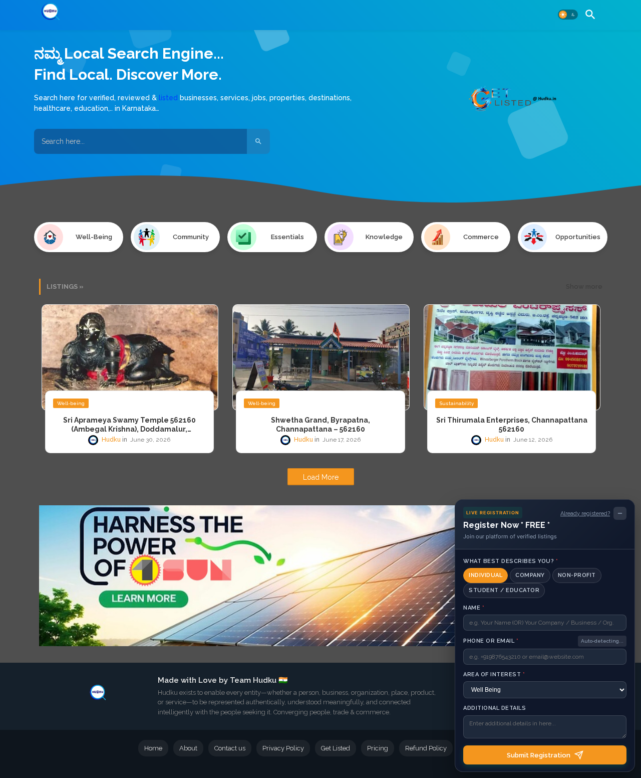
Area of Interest (494, 674)
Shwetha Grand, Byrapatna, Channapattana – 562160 (320, 424)
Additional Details (494, 708)
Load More (321, 477)
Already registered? (585, 513)
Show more (584, 286)
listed (168, 98)
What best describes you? (510, 561)
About (188, 748)
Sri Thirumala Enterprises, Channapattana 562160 (511, 424)
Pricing (377, 748)
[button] (568, 15)
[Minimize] (619, 513)
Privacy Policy (283, 748)
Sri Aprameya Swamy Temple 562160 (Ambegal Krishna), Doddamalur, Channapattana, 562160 (129, 425)
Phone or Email (490, 641)
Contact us (229, 748)
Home (153, 748)
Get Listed (335, 748)
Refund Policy (426, 748)
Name (473, 608)
